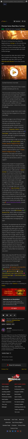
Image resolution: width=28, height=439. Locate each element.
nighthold (8, 324)
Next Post (24, 369)
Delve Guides (5, 389)
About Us (21, 419)
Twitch (3, 285)
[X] (10, 431)
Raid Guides (5, 399)
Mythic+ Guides (6, 394)
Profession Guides (7, 396)
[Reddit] (11, 315)
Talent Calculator (6, 402)
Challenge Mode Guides (21, 407)
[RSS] (20, 431)
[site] (3, 320)
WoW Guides (5, 384)
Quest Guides (18, 396)
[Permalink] (14, 315)
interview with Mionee (7, 61)
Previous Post (4, 369)
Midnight (4, 407)
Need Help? (7, 419)
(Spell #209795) (18, 273)
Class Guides (5, 386)
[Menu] (1, 1)
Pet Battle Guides (19, 402)
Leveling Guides (6, 391)
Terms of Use (14, 428)
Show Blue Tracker (8, 357)
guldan (3, 324)
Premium (14, 425)
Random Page (6, 425)
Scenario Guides (19, 404)
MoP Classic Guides (20, 384)
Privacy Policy (21, 425)
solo (13, 324)
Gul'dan (12, 43)
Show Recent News (8, 360)
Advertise (8, 422)
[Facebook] (7, 315)
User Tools (14, 419)
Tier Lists (4, 404)
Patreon (15, 283)
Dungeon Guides (19, 391)
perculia (23, 29)
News (4, 21)
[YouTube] (18, 431)
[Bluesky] (3, 315)
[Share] (26, 1)
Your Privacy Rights (17, 422)
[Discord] (7, 431)
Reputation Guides (20, 399)
